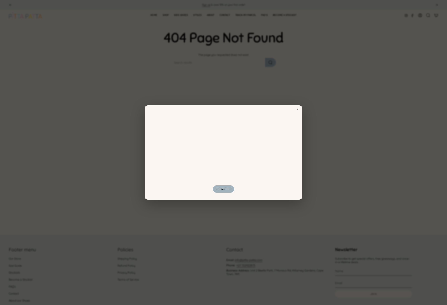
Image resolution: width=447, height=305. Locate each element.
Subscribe (223, 189)
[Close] (297, 109)
